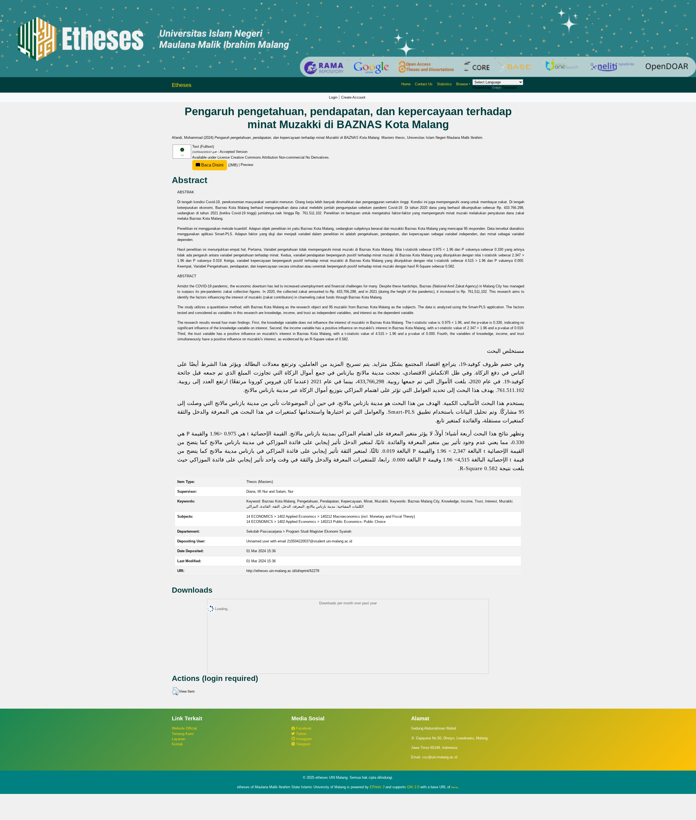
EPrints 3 (377, 787)
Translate (509, 88)
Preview (247, 165)
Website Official (184, 728)
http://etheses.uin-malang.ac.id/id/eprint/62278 (282, 571)
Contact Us (424, 84)
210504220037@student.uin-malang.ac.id (319, 541)
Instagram (303, 739)
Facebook (303, 728)
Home (406, 84)
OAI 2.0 (413, 787)
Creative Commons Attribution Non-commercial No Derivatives (280, 157)
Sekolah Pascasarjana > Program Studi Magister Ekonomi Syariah (298, 531)
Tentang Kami (183, 734)
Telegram (302, 744)
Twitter (300, 734)
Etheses (181, 85)
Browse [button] (462, 84)
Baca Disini (211, 165)
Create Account (353, 97)
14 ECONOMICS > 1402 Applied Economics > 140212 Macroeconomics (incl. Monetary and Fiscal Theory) (330, 516)
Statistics (444, 84)
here (454, 787)
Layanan (178, 739)
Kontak (177, 744)
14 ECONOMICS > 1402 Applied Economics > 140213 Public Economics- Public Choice (316, 522)
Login (333, 97)
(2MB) (219, 165)
